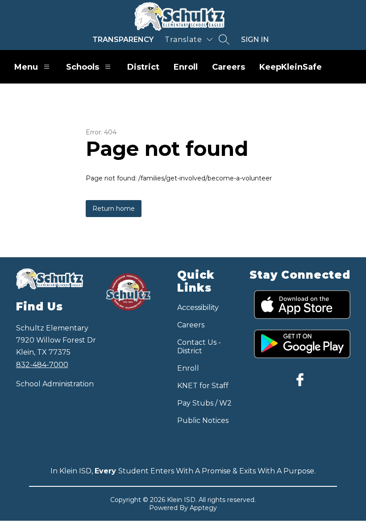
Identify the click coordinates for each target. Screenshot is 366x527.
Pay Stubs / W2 (204, 403)
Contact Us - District (199, 346)
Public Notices (203, 420)
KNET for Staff (203, 385)
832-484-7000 (42, 364)
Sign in (255, 39)
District (143, 67)
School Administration (55, 384)
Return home (113, 209)
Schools (82, 67)
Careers (228, 67)
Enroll (186, 67)
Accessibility (198, 307)
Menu (26, 67)
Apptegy (203, 508)
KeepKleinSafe (290, 67)
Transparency (123, 39)
